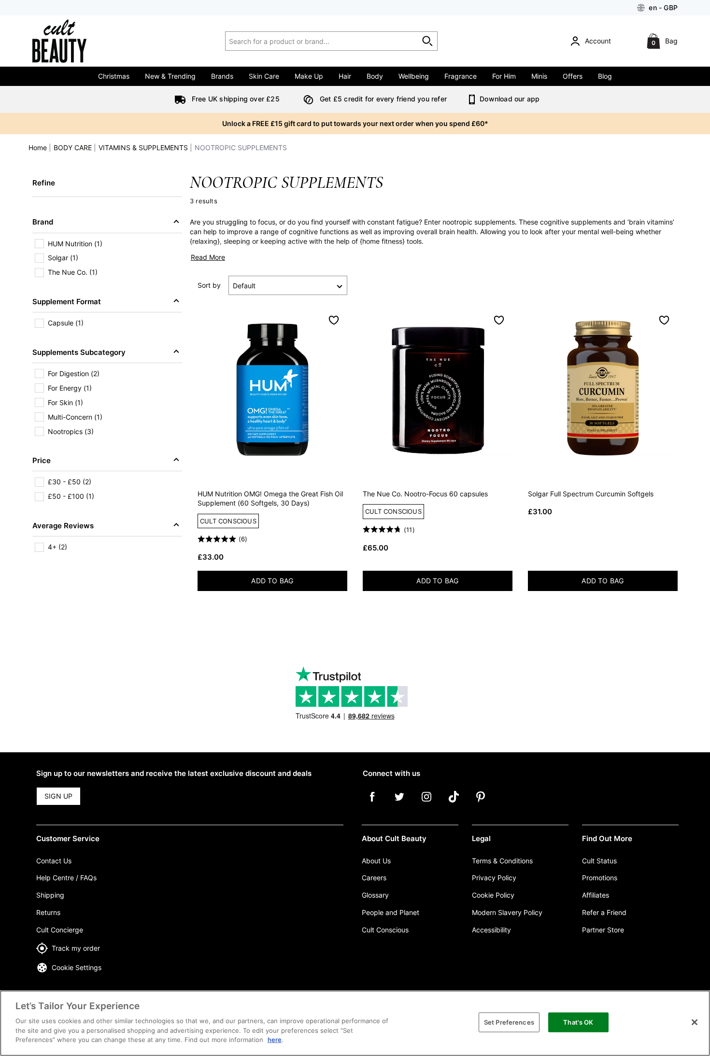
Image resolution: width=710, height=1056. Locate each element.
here (275, 1039)
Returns (48, 912)
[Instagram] (426, 803)
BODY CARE (73, 147)
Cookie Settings (76, 967)
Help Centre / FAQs (66, 877)
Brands (222, 76)
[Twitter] (399, 803)
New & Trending (170, 76)
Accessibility (491, 930)
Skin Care (264, 76)
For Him (504, 76)
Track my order (76, 948)
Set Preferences (509, 1022)
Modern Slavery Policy (507, 912)
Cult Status (599, 861)
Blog (605, 76)
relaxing (204, 241)
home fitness (382, 241)
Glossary (375, 895)
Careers (374, 877)
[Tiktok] (453, 803)
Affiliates (595, 895)
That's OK (578, 1022)
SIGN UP (58, 796)
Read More (208, 257)
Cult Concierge (59, 930)
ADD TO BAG (298, 583)
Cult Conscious (385, 930)
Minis (539, 76)
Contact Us (53, 861)
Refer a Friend (604, 912)
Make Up (309, 76)
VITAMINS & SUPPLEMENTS (143, 147)
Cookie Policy (493, 895)
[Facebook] (372, 803)
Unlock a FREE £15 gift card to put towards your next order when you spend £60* (355, 123)
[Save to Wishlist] (333, 320)
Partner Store (603, 930)
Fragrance (460, 76)
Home (37, 147)
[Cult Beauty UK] (73, 41)
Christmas (113, 76)
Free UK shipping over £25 (235, 99)
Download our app (509, 99)
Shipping (50, 895)
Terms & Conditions (502, 861)
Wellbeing (413, 76)
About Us (376, 861)
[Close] (694, 1022)
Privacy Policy (494, 877)
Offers (572, 76)
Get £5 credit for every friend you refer (382, 99)
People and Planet (390, 912)
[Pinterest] (480, 803)
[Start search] (428, 41)
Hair (345, 76)
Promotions (599, 877)
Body (375, 76)
